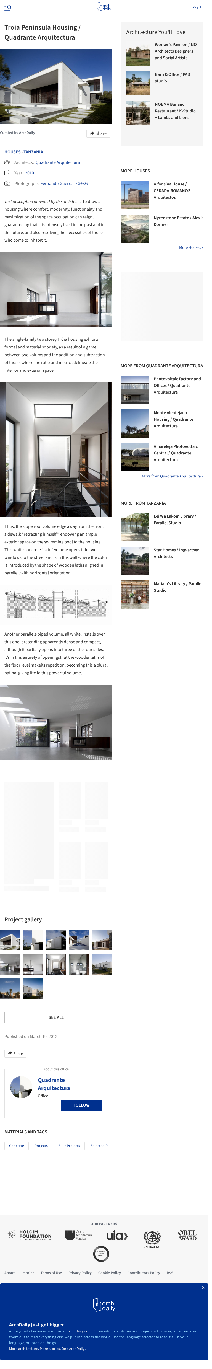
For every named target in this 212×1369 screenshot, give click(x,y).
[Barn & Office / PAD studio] (138, 83)
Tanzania (33, 152)
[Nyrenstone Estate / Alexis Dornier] (135, 229)
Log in (197, 7)
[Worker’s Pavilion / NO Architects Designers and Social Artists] (138, 53)
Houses (12, 152)
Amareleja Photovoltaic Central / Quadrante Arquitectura (176, 453)
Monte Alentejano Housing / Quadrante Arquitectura (173, 419)
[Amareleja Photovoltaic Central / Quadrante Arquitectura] (135, 457)
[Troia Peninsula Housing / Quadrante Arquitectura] (10, 940)
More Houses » (191, 248)
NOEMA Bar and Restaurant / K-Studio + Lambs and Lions (175, 111)
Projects (41, 1146)
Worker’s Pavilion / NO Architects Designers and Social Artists (176, 51)
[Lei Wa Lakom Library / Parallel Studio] (135, 527)
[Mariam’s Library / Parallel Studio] (135, 594)
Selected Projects (105, 1146)
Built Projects (69, 1146)
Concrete (16, 1146)
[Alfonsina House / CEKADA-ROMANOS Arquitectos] (135, 195)
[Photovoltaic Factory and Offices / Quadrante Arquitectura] (135, 390)
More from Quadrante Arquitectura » (172, 476)
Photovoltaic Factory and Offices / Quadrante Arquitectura (177, 385)
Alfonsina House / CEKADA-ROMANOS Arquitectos (172, 190)
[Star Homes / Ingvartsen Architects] (135, 561)
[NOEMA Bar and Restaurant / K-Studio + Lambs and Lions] (138, 113)
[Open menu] (7, 7)
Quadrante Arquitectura (58, 162)
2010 (29, 173)
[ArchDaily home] (104, 6)
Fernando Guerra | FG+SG (64, 183)
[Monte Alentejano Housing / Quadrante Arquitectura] (135, 423)
